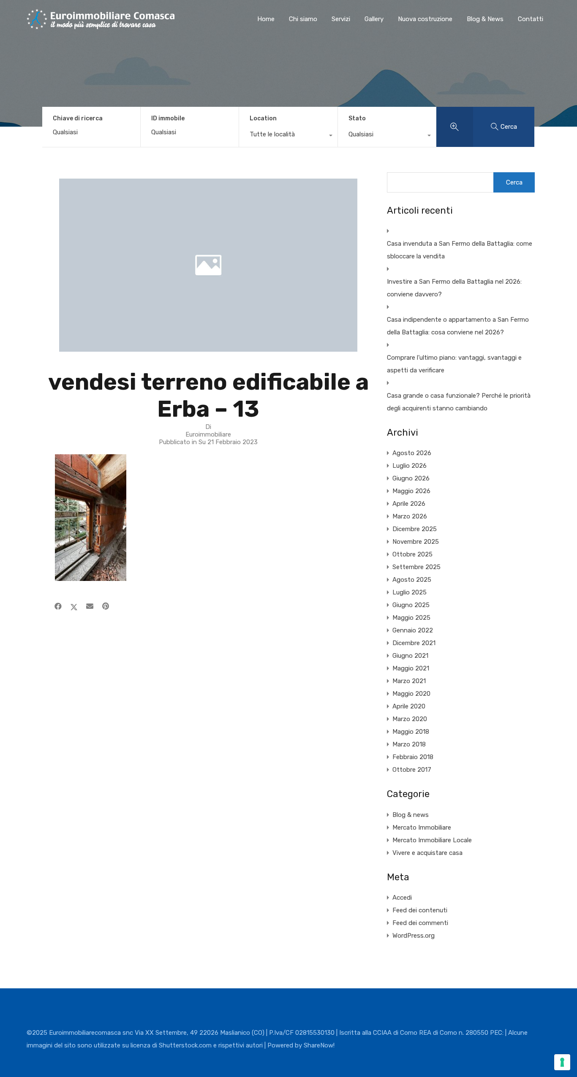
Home (266, 19)
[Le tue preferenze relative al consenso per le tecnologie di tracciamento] (562, 1062)
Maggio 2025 (411, 617)
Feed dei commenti (420, 923)
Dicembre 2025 (414, 529)
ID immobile (168, 118)
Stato (357, 118)
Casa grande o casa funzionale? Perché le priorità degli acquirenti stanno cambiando (459, 402)
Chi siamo (303, 19)
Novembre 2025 (415, 541)
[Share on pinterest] (105, 606)
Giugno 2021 (410, 655)
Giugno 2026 (411, 478)
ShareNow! (319, 1045)
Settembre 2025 (416, 567)
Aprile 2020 (408, 706)
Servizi (341, 19)
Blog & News (485, 19)
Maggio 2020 (411, 693)
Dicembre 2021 (413, 643)
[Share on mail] (89, 606)
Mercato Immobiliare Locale (432, 840)
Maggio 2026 (411, 491)
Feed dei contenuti (419, 910)
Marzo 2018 (409, 744)
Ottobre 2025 (412, 554)
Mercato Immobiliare (421, 827)
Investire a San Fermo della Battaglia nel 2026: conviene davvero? (454, 288)
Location (263, 118)
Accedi (402, 897)
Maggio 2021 (410, 668)
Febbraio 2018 (412, 757)
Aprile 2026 (408, 503)
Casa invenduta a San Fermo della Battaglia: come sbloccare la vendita (459, 250)
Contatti (530, 19)
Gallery (374, 19)
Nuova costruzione (425, 19)
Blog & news (410, 815)
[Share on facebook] (58, 606)
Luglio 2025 (409, 592)
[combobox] (288, 136)
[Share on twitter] (74, 606)
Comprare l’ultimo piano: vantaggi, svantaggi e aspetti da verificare (454, 364)
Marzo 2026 (409, 516)
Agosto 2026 (411, 453)
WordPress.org (413, 935)
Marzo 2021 (409, 681)
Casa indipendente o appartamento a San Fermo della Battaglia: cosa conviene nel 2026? (458, 326)
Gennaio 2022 (412, 630)
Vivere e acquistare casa (427, 853)
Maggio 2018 (410, 731)
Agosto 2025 (411, 579)
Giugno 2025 (411, 605)
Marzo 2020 (409, 719)
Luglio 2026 (409, 465)
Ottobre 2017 (411, 769)
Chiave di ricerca (78, 118)
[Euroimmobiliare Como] (100, 25)
